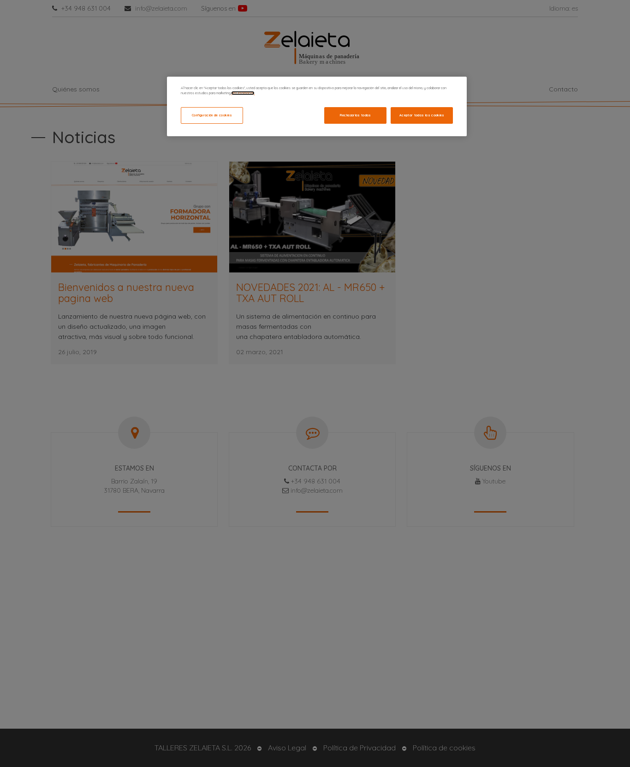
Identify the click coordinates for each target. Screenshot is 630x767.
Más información (243, 93)
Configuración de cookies (212, 115)
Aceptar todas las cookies (422, 115)
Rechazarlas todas (355, 115)
